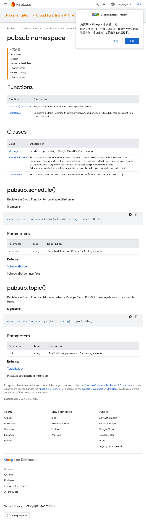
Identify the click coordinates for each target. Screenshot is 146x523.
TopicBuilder (15, 174)
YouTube (56, 434)
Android (9, 469)
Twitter (55, 429)
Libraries (9, 434)
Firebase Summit (60, 423)
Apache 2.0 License (49, 388)
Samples (9, 429)
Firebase (11, 28)
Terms (7, 506)
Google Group (107, 429)
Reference (10, 423)
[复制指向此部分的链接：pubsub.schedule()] (59, 190)
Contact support (108, 417)
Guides (8, 417)
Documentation (17, 15)
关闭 (115, 41)
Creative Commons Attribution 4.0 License (107, 385)
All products (11, 491)
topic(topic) (15, 112)
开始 (132, 41)
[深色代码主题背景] (130, 214)
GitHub (8, 440)
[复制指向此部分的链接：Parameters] (33, 234)
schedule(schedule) (20, 106)
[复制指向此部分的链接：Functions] (36, 87)
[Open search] (97, 4)
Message (14, 151)
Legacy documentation (112, 446)
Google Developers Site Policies (99, 388)
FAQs (102, 440)
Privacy (18, 506)
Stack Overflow (107, 423)
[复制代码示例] (136, 214)
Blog (53, 417)
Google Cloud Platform (17, 486)
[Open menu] (5, 4)
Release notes (106, 434)
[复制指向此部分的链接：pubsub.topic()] (49, 288)
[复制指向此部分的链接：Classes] (30, 132)
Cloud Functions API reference (62, 15)
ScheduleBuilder (18, 157)
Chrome (9, 474)
